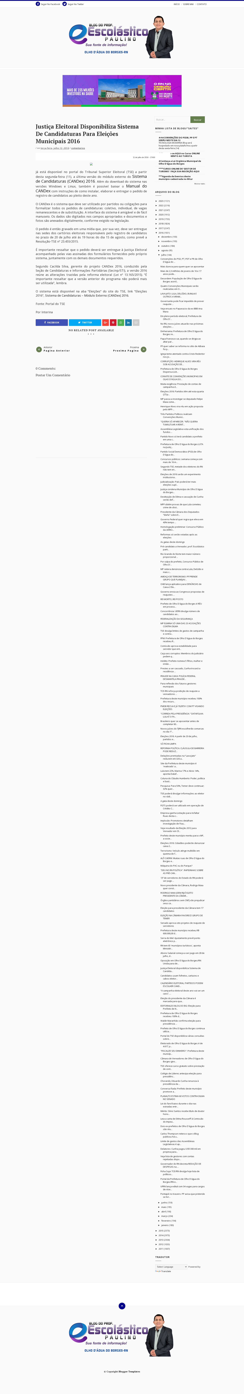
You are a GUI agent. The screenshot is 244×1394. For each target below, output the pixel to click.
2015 (161, 1230)
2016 (161, 232)
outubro (165, 245)
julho (164, 254)
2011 (161, 1248)
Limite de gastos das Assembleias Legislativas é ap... (178, 1143)
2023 (161, 200)
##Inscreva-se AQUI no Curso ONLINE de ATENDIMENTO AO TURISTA (179, 155)
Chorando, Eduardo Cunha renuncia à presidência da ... (180, 1082)
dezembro (166, 236)
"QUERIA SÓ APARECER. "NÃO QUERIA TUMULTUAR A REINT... (179, 423)
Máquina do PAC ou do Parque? (176, 865)
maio (164, 1207)
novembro (166, 241)
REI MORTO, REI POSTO (172, 599)
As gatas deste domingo (173, 541)
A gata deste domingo (171, 800)
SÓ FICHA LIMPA (168, 743)
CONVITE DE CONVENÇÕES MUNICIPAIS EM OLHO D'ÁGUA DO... (181, 378)
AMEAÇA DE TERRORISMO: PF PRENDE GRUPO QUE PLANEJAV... (179, 578)
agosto (165, 250)
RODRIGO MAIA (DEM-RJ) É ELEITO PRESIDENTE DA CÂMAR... (177, 894)
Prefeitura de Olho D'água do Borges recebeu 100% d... (179, 1015)
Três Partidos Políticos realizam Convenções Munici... (176, 416)
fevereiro (166, 1220)
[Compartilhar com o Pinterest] (136, 322)
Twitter (86, 322)
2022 (161, 205)
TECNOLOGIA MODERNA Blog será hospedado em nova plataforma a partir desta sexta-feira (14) (178, 145)
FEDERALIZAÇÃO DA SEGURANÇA (177, 618)
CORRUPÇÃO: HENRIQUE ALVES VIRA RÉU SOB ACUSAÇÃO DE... (181, 363)
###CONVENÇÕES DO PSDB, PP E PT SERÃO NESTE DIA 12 (178, 139)
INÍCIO (177, 4)
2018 (161, 223)
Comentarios (78, 148)
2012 (161, 1244)
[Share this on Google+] (105, 322)
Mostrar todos (199, 184)
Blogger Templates (129, 1371)
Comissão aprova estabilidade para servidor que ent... (179, 647)
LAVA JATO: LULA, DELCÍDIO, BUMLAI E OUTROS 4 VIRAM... (179, 295)
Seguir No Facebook (50, 4)
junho (164, 1202)
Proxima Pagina (126, 350)
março (164, 1216)
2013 (161, 1239)
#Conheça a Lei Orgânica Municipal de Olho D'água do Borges (180, 162)
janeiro (165, 1225)
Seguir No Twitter (76, 4)
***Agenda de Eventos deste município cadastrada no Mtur (176, 177)
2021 (161, 210)
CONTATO (202, 4)
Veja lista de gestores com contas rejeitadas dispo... (177, 1158)
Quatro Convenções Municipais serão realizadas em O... (180, 287)
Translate (166, 1271)
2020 (161, 214)
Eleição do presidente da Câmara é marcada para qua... (178, 1000)
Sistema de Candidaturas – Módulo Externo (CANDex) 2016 (86, 295)
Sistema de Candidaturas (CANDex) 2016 (91, 179)
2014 (161, 1235)
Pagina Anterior (57, 350)
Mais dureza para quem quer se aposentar (182, 266)
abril (163, 1211)
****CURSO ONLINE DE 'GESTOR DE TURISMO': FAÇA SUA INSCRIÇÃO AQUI (179, 170)
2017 (161, 228)
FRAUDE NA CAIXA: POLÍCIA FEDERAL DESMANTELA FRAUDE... (178, 678)
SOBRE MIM (188, 4)
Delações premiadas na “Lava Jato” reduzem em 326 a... (178, 757)
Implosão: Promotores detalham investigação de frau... (177, 822)
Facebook (53, 322)
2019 (161, 219)
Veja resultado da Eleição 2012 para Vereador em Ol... (179, 830)
